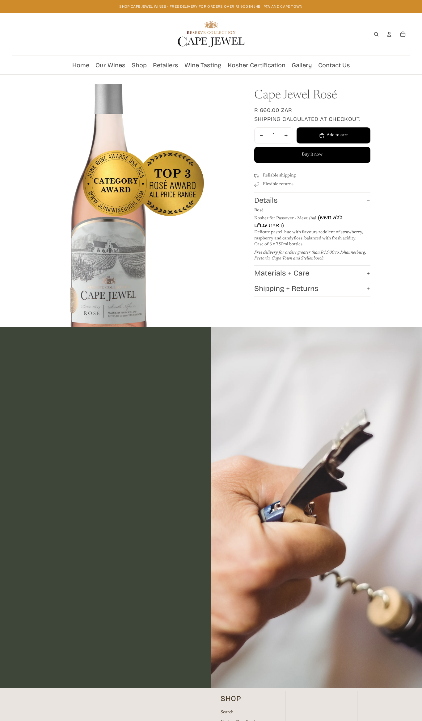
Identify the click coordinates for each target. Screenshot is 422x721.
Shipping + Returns (286, 288)
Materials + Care (281, 273)
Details (266, 200)
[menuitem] (80, 65)
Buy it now (312, 155)
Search (227, 712)
